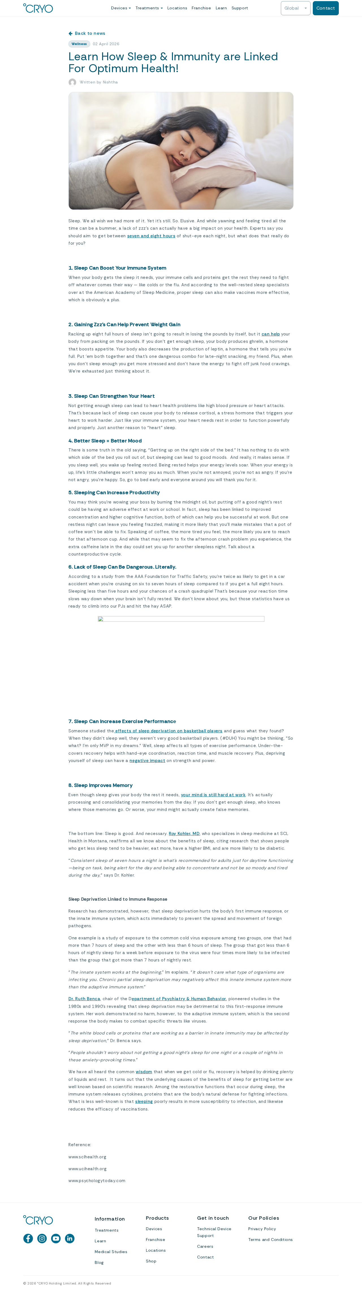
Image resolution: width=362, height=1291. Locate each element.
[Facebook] (28, 1238)
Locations (177, 7)
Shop (151, 1261)
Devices (154, 1228)
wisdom (144, 1072)
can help (271, 334)
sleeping (144, 1101)
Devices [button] (120, 7)
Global (292, 8)
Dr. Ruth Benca (84, 999)
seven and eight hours (151, 236)
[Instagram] (42, 1238)
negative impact (147, 760)
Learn (221, 7)
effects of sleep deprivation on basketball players (168, 731)
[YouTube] (56, 1238)
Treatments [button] (148, 7)
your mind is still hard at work (213, 795)
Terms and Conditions (270, 1239)
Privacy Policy (262, 1228)
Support (240, 7)
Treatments (106, 1230)
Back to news (90, 33)
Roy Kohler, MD (184, 833)
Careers (205, 1246)
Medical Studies (111, 1251)
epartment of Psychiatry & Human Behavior (179, 999)
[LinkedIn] (70, 1238)
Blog (99, 1262)
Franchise (201, 7)
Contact (325, 8)
